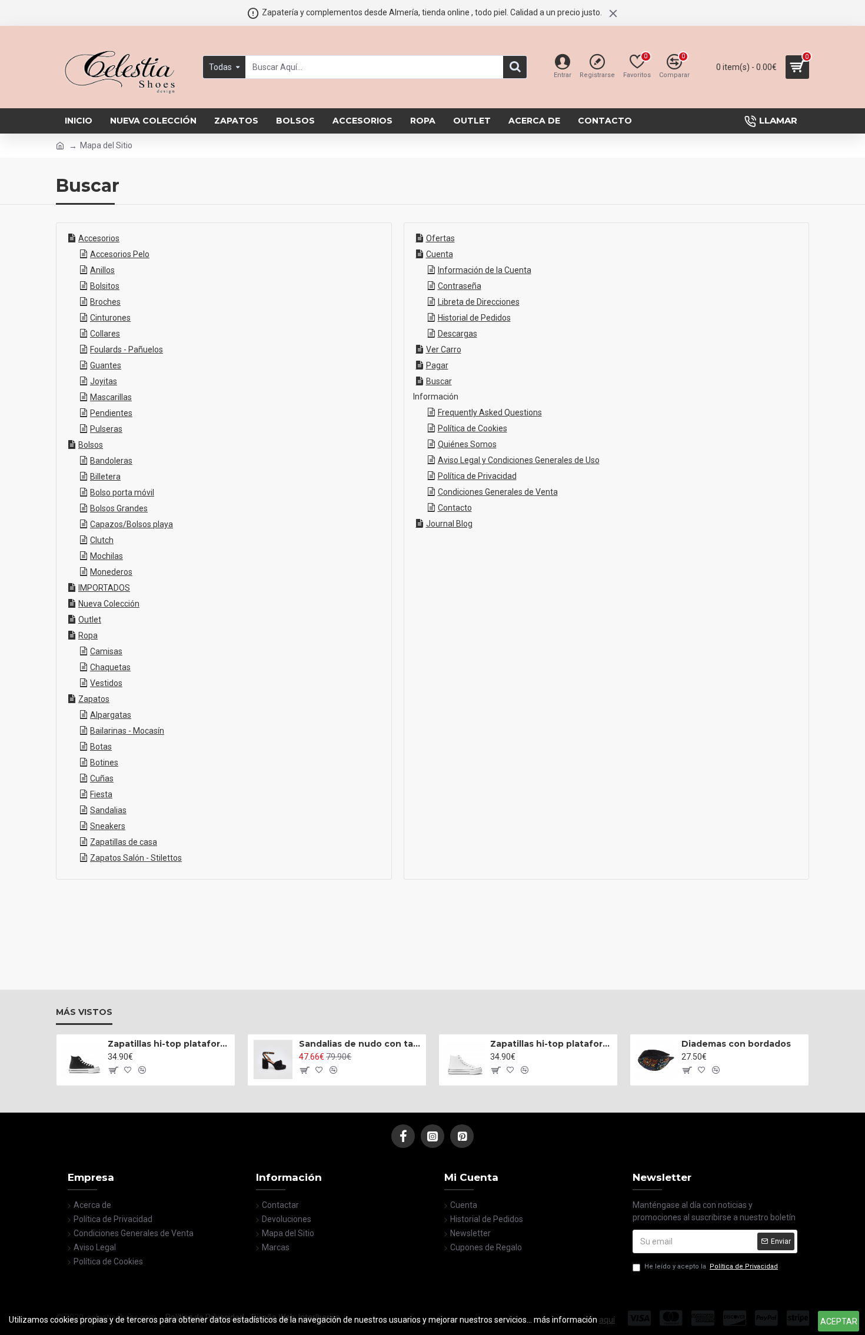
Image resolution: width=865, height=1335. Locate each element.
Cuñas (102, 778)
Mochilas (106, 556)
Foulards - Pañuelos (126, 349)
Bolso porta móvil (122, 492)
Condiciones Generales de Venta (498, 492)
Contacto (455, 507)
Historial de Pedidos (474, 317)
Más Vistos (84, 1012)
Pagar (437, 365)
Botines (104, 762)
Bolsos (90, 445)
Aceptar (838, 1321)
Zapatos (93, 699)
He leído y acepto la (711, 1266)
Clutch (102, 540)
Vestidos (106, 683)
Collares (105, 333)
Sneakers (107, 826)
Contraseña (459, 286)
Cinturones (110, 317)
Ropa (88, 635)
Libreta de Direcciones (479, 302)
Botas (101, 746)
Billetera (105, 476)
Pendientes (111, 413)
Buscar (439, 381)
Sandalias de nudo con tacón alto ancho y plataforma (360, 1043)
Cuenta (439, 254)
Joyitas (103, 381)
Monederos (111, 572)
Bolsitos (104, 286)
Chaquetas (110, 667)
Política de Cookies (472, 428)
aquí (607, 1319)
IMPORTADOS (104, 587)
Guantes (105, 365)
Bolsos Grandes (119, 508)
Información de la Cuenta (484, 270)
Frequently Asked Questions (490, 412)
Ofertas (440, 238)
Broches (105, 302)
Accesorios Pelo (119, 254)
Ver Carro (443, 349)
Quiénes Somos (467, 444)
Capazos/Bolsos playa (131, 524)
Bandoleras (111, 460)
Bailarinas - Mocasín (127, 730)
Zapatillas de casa (123, 842)
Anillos (102, 270)
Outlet (89, 619)
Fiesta (101, 794)
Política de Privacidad (477, 476)
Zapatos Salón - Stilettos (136, 858)
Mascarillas (111, 397)
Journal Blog (449, 523)
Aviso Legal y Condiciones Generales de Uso (519, 460)
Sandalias (108, 810)
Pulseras (106, 429)
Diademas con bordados (736, 1043)
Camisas (106, 651)
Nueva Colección (108, 603)
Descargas (457, 333)
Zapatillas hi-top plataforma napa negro (169, 1043)
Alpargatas (110, 715)
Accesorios (98, 238)
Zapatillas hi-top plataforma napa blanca (551, 1043)
